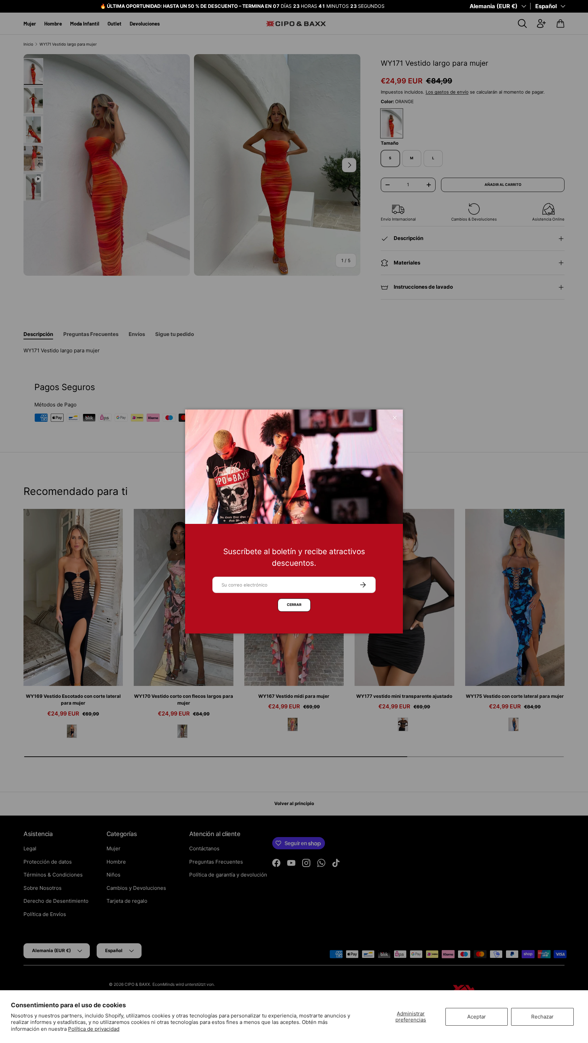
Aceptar (476, 1016)
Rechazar (542, 1016)
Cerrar (294, 605)
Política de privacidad (93, 1029)
